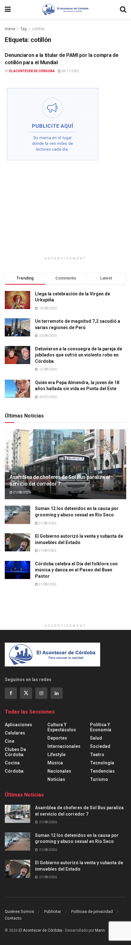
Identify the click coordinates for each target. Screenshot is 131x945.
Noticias (56, 779)
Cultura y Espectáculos (61, 727)
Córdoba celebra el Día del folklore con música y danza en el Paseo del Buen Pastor (76, 570)
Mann (100, 930)
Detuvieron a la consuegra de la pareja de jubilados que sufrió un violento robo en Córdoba (78, 355)
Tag (23, 29)
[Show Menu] (8, 9)
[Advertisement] (65, 212)
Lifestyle (56, 754)
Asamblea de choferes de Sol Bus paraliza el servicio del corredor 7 (60, 480)
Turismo (99, 779)
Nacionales (59, 771)
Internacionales (63, 746)
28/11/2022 (70, 71)
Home (10, 29)
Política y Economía (100, 727)
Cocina (12, 762)
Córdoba (14, 771)
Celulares (15, 732)
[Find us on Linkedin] (57, 693)
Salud (96, 738)
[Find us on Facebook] (11, 693)
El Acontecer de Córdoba (32, 71)
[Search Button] (123, 9)
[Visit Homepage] (65, 9)
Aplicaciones (18, 724)
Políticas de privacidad (92, 911)
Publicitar (52, 911)
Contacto (13, 918)
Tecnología (102, 762)
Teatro (97, 754)
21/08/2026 (21, 492)
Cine (9, 741)
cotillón (38, 29)
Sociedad (100, 746)
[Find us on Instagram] (41, 693)
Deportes (57, 738)
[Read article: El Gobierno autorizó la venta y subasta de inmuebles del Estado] (17, 542)
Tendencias (102, 771)
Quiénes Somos (19, 911)
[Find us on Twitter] (26, 693)
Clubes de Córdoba (15, 752)
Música (55, 762)
